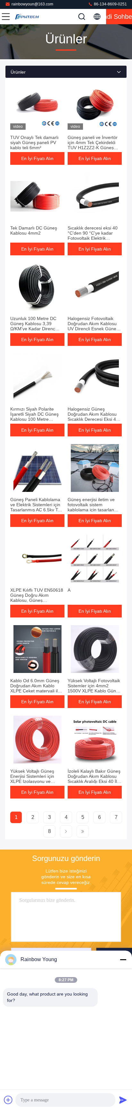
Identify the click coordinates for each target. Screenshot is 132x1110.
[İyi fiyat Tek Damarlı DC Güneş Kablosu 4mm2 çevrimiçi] (37, 196)
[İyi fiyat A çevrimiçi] (95, 558)
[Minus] (123, 959)
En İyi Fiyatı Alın (37, 158)
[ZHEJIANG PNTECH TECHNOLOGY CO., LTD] (27, 16)
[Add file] (8, 1100)
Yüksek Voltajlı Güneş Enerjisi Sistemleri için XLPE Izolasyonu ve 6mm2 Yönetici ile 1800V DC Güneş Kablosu (35, 781)
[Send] (123, 1100)
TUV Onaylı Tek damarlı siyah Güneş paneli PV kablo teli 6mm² (34, 142)
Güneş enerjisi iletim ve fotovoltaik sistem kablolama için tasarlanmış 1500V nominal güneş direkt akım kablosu (94, 509)
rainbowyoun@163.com (32, 4)
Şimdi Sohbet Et (119, 16)
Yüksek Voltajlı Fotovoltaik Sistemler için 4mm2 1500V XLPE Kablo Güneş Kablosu (94, 688)
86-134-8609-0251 (110, 4)
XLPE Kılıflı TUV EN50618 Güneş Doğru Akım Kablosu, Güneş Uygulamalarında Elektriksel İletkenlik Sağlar (37, 600)
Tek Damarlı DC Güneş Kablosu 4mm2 (33, 230)
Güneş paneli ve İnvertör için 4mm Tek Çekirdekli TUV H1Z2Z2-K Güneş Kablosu (93, 145)
